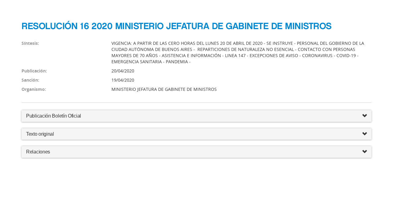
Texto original (40, 134)
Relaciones (38, 151)
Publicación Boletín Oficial (53, 115)
